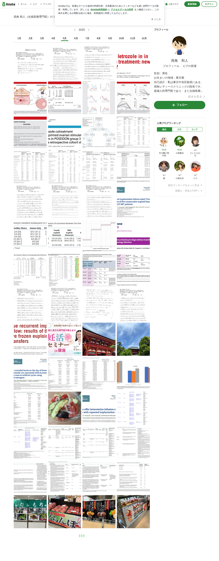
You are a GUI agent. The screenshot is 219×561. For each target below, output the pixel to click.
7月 (87, 38)
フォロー (182, 104)
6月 (76, 38)
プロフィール (171, 66)
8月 (99, 38)
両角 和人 (179, 60)
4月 (53, 38)
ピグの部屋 (190, 66)
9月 (110, 38)
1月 (19, 38)
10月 (121, 38)
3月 (42, 38)
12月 (144, 38)
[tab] (164, 129)
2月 (31, 38)
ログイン (209, 4)
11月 (132, 38)
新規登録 (192, 4)
